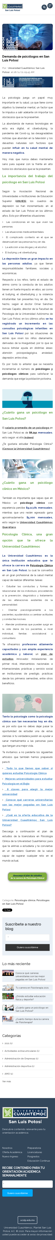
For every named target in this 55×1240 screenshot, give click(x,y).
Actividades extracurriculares (22, 1051)
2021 (9, 1043)
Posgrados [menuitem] (33, 1156)
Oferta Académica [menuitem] (12, 1152)
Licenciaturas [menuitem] (35, 1152)
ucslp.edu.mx (27, 1220)
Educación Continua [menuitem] (39, 1160)
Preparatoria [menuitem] (34, 1148)
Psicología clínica (25, 900)
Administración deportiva (19, 1066)
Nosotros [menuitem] (7, 1148)
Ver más (6, 1081)
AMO (9, 1073)
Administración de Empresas (21, 1058)
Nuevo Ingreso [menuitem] (10, 1156)
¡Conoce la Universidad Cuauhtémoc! (26, 448)
